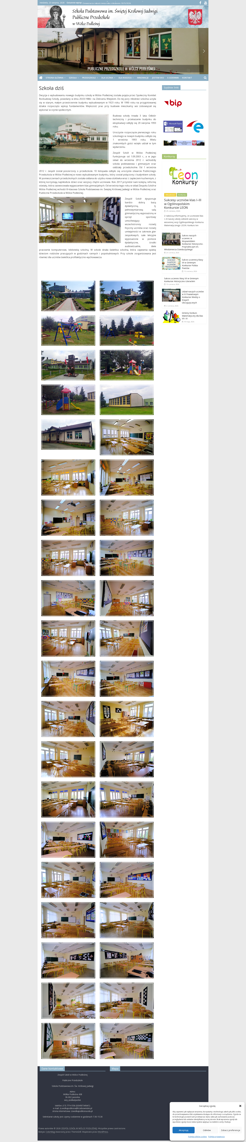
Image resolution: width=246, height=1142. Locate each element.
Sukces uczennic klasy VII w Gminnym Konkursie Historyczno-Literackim (181, 280)
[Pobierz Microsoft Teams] (173, 127)
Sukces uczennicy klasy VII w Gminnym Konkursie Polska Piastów (192, 263)
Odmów (207, 1130)
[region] (123, 51)
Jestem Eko (158, 77)
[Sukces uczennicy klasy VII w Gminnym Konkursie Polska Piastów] (171, 258)
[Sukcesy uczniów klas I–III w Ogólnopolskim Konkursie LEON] (184, 162)
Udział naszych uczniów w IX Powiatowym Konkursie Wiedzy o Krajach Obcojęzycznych (193, 297)
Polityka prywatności (216, 1136)
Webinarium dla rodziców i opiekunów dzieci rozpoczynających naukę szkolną (118, 2)
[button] (240, 1105)
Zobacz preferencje (230, 1130)
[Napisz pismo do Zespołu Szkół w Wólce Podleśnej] (195, 127)
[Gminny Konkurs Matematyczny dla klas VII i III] (171, 311)
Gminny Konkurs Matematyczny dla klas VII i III (192, 316)
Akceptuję (183, 1130)
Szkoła (73, 77)
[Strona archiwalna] (184, 144)
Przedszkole (89, 77)
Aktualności (170, 195)
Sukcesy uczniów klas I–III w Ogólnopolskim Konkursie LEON (182, 204)
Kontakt (187, 77)
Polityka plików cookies (197, 1136)
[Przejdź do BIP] (173, 104)
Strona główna (54, 77)
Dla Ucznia (107, 77)
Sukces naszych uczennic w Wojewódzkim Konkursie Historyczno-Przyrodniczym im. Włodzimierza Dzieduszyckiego (183, 242)
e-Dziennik (173, 77)
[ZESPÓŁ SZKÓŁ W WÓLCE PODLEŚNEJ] (41, 78)
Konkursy (182, 195)
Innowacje (143, 77)
